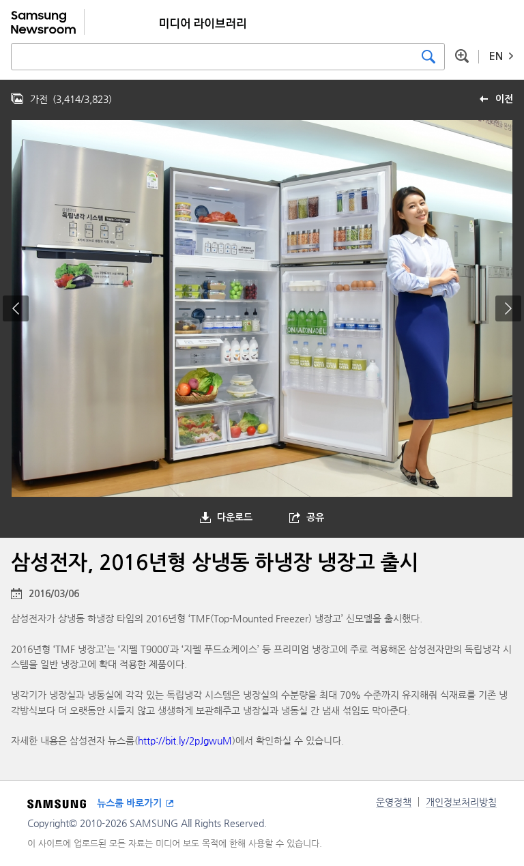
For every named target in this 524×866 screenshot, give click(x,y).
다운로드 (234, 517)
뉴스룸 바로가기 (129, 803)
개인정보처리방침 (461, 801)
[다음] (508, 308)
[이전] (16, 308)
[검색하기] (428, 56)
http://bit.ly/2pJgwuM (185, 740)
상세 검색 (462, 56)
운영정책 (393, 801)
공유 (315, 517)
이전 (504, 99)
